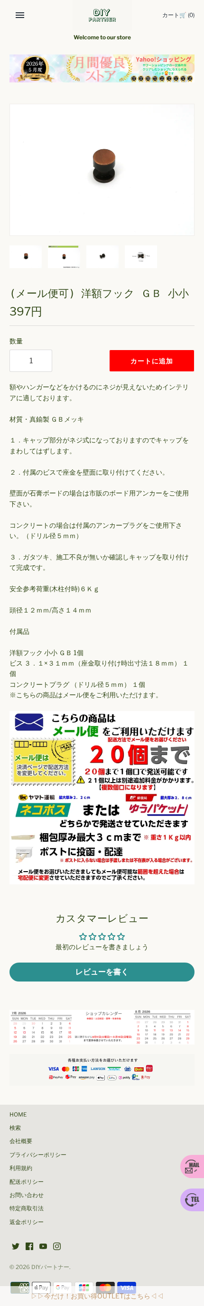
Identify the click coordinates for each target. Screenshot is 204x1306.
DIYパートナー (50, 1267)
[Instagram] (57, 1247)
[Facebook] (29, 1247)
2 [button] (102, 71)
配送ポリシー (26, 1182)
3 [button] (112, 71)
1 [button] (92, 71)
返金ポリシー (26, 1222)
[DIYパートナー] (102, 15)
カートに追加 (151, 361)
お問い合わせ (26, 1195)
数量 (16, 341)
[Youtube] (43, 1247)
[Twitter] (15, 1247)
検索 (15, 1128)
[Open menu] (19, 15)
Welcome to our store (102, 37)
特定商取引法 (26, 1208)
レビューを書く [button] (102, 971)
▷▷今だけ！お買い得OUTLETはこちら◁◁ (97, 1296)
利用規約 (20, 1168)
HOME (18, 1114)
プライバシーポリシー (37, 1155)
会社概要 (20, 1141)
